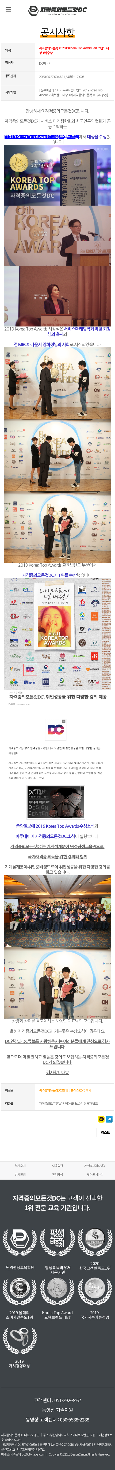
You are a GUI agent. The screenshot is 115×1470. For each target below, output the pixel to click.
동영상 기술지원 (57, 1409)
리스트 (105, 1132)
